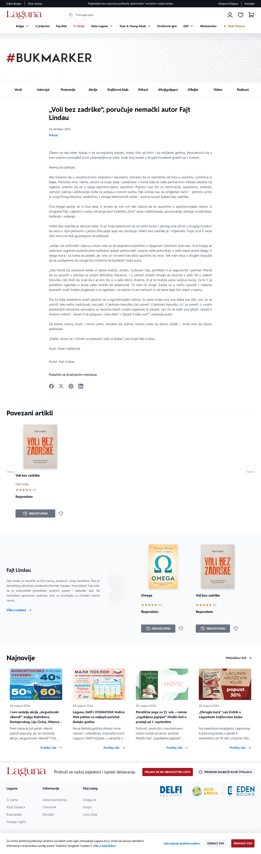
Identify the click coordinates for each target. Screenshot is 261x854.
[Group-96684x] (241, 791)
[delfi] (171, 791)
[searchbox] (130, 15)
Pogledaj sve (236, 658)
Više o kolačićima (104, 846)
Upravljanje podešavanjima (182, 843)
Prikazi (53, 135)
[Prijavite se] (230, 15)
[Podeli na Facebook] (51, 386)
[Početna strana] (25, 15)
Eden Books (14, 4)
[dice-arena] (205, 791)
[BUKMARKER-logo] (49, 57)
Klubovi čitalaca (228, 4)
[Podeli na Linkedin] (80, 386)
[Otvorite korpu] (251, 15)
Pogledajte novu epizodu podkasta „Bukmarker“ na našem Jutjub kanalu (130, 3)
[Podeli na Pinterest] (71, 386)
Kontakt (249, 4)
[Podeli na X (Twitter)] (61, 386)
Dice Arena (35, 4)
